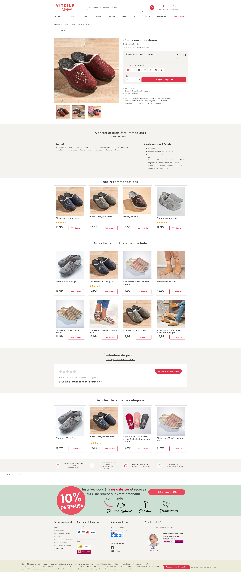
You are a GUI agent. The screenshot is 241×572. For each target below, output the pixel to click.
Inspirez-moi (161, 17)
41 (156, 70)
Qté (127, 76)
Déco (72, 17)
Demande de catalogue (63, 536)
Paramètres (195, 568)
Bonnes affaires (179, 17)
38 (139, 70)
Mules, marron (130, 216)
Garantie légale (60, 542)
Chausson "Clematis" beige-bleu (103, 331)
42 (161, 70)
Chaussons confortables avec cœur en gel (169, 331)
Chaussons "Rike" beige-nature (68, 331)
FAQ (56, 527)
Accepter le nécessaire (211, 566)
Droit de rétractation (62, 545)
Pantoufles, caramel (167, 281)
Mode (124, 17)
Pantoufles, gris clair (167, 218)
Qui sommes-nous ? (119, 527)
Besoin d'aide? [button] (153, 522)
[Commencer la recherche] (152, 7)
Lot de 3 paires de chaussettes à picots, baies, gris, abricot (136, 439)
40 (150, 70)
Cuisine (84, 17)
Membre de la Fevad (119, 530)
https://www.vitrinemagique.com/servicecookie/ (113, 569)
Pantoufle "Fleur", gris (66, 281)
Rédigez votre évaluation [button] (168, 371)
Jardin (147, 17)
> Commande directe (147, 12)
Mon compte (59, 530)
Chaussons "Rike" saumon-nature (136, 282)
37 (134, 70)
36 (128, 70)
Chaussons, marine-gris (67, 218)
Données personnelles (63, 539)
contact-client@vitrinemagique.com (159, 527)
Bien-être (111, 17)
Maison (135, 17)
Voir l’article (76, 228)
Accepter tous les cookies (177, 567)
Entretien (97, 17)
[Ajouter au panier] (163, 76)
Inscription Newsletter (63, 533)
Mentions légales (197, 566)
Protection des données (208, 568)
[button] (64, 522)
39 (145, 70)
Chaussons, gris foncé (101, 216)
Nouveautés (58, 17)
